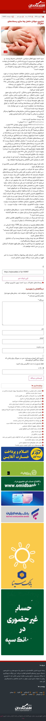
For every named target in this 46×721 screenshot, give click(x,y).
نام (43, 329)
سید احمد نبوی (21, 282)
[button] (44, 12)
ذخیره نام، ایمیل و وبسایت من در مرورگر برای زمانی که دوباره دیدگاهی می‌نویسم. (24, 359)
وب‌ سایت (40, 347)
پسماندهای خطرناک (35, 282)
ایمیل (42, 338)
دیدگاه (41, 300)
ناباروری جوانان (10, 282)
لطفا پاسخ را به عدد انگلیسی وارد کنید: (30, 364)
